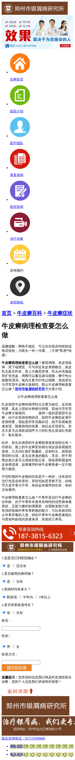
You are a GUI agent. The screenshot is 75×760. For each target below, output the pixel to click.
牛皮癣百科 (29, 313)
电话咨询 (16, 754)
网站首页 (16, 746)
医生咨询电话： (23, 738)
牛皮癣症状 (60, 313)
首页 (7, 313)
